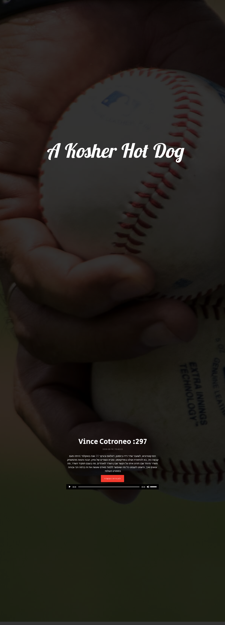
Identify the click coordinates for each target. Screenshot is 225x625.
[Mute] (148, 487)
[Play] (69, 487)
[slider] (153, 486)
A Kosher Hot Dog (114, 150)
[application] (112, 486)
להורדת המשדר (112, 478)
